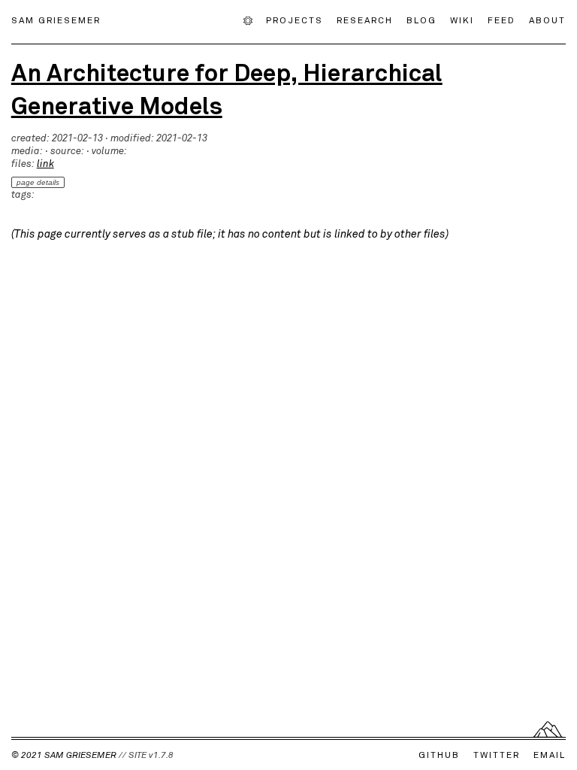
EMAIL (549, 754)
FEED (501, 19)
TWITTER (496, 754)
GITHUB (439, 754)
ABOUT (547, 19)
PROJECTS (294, 19)
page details (38, 182)
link (45, 164)
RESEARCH (365, 19)
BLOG (421, 19)
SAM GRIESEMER (56, 19)
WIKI (462, 19)
